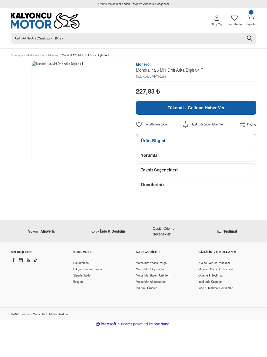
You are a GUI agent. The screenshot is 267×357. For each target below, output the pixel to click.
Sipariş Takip (81, 275)
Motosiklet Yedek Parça (151, 263)
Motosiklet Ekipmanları (151, 269)
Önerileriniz (153, 184)
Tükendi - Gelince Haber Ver (196, 108)
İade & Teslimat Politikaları (215, 288)
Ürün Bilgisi (153, 140)
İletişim (78, 281)
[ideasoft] (106, 324)
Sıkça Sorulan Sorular (87, 269)
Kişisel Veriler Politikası (214, 263)
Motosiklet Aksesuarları (151, 281)
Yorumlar (150, 155)
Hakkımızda (81, 263)
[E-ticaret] (133, 324)
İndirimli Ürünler (146, 288)
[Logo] (60, 21)
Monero (143, 64)
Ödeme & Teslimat (210, 275)
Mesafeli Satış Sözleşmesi (215, 269)
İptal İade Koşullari (210, 281)
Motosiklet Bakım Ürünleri (152, 275)
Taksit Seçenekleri (159, 170)
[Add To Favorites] (151, 124)
